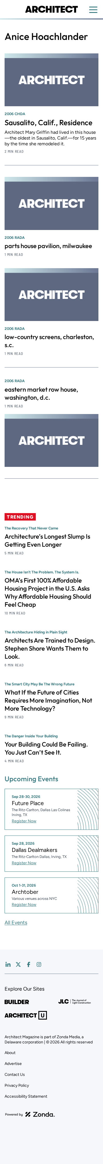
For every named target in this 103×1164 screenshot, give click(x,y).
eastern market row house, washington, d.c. (41, 393)
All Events (16, 922)
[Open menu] (93, 10)
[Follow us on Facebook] (28, 964)
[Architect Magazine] (51, 9)
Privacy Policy (17, 1085)
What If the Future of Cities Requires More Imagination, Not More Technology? (48, 700)
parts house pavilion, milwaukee (48, 246)
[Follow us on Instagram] (38, 964)
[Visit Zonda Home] (30, 1114)
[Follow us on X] (18, 964)
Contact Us (15, 1074)
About (10, 1052)
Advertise (13, 1063)
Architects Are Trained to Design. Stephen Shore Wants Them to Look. (50, 648)
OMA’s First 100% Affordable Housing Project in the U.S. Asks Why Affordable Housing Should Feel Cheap (48, 592)
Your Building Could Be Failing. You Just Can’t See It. (46, 748)
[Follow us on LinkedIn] (8, 964)
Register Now (24, 821)
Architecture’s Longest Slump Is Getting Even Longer (47, 540)
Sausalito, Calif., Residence (48, 122)
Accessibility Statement (26, 1096)
